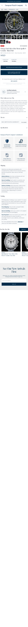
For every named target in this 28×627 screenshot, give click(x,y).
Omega (5, 9)
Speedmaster (12, 9)
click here (20, 221)
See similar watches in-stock (14, 67)
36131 (17, 9)
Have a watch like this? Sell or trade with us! (14, 73)
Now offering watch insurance (14, 1)
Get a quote (14, 80)
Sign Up (14, 284)
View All (23, 229)
